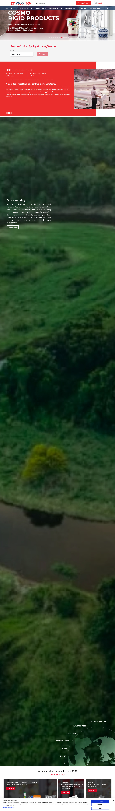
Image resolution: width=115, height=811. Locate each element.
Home (7, 8)
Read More (10, 788)
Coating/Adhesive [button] (95, 8)
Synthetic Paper (40, 8)
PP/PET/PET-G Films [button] (26, 8)
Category (13, 50)
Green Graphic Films (55, 8)
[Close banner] (113, 800)
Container (82, 8)
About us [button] (14, 8)
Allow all (100, 801)
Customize (99, 804)
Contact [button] (106, 8)
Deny (100, 808)
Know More (13, 227)
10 (68, 37)
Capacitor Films (70, 8)
